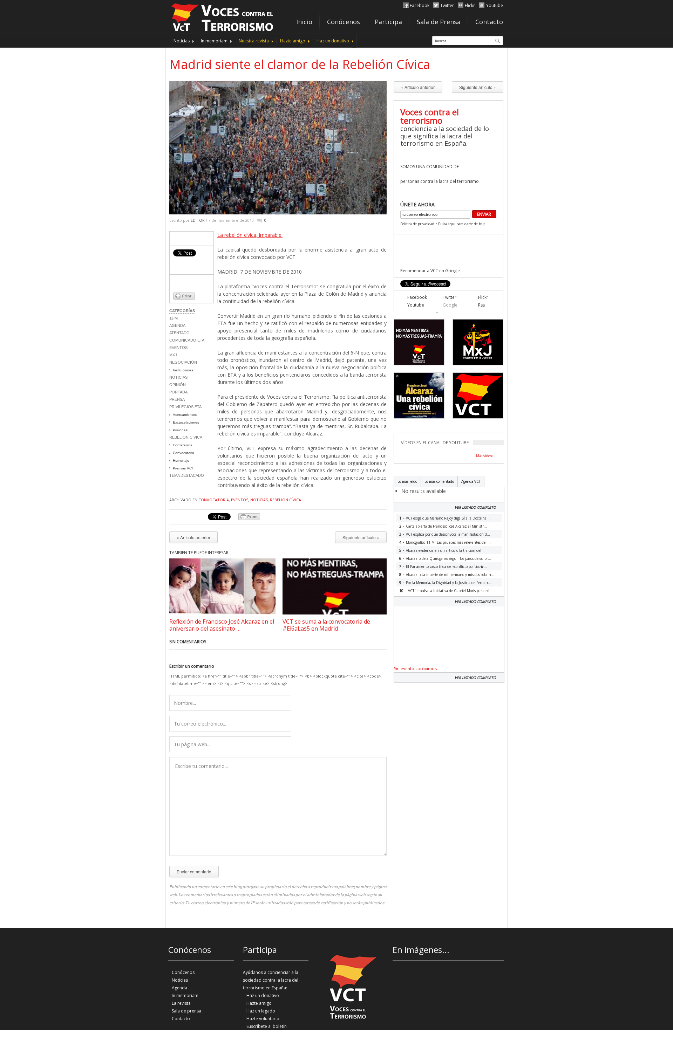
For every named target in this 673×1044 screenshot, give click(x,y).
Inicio (304, 22)
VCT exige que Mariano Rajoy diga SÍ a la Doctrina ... (448, 518)
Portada (178, 392)
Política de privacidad (417, 223)
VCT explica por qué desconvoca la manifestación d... (448, 534)
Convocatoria (183, 453)
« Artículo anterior (193, 537)
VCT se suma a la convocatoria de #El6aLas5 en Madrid (326, 625)
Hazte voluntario (262, 1019)
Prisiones (180, 430)
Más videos (484, 455)
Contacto (489, 22)
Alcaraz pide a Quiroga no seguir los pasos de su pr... (448, 558)
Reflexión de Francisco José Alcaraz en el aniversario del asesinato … (221, 625)
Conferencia (182, 445)
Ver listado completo (475, 507)
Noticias (182, 41)
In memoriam (214, 41)
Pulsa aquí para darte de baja (461, 223)
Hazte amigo (292, 41)
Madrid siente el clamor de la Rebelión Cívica (299, 64)
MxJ (173, 355)
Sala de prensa (186, 1011)
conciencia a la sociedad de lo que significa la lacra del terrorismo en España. (444, 135)
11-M (173, 318)
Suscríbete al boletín (266, 1026)
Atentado (179, 333)
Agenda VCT (471, 481)
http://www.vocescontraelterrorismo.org (222, 16)
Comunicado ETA (186, 340)
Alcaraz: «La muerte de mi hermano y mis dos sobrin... (450, 574)
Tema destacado (186, 475)
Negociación (183, 362)
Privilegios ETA (185, 407)
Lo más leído (407, 481)
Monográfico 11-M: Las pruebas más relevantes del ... (448, 542)
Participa (388, 22)
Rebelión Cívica (185, 437)
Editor (198, 220)
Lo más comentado (439, 481)
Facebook (419, 5)
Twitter (447, 5)
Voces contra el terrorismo (429, 116)
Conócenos (343, 22)
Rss (481, 305)
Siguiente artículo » (360, 537)
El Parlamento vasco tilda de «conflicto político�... (446, 566)
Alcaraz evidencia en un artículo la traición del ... (445, 550)
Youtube (494, 5)
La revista (181, 1003)
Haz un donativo (333, 41)
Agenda (177, 325)
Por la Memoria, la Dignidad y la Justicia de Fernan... (448, 582)
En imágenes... (421, 949)
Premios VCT (183, 468)
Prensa (177, 399)
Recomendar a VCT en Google (430, 271)
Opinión (177, 385)
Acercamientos (185, 415)
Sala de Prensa (439, 22)
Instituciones (183, 370)
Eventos (178, 347)
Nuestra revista (254, 41)
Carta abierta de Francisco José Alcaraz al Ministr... (446, 526)
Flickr (470, 5)
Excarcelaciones (186, 422)
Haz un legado (260, 1011)
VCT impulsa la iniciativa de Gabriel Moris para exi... (450, 590)
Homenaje (181, 460)
